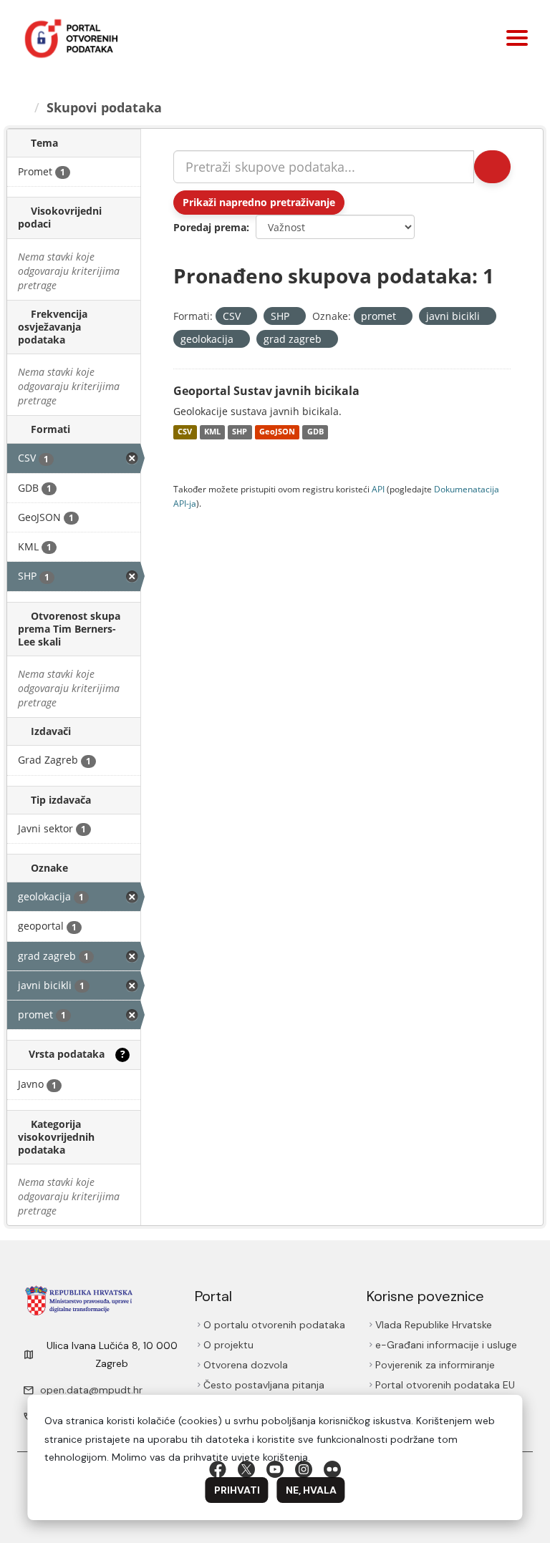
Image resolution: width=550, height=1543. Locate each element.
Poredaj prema (209, 227)
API (378, 489)
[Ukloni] (246, 316)
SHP (239, 432)
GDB (315, 432)
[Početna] (23, 107)
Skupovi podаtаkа (106, 107)
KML (212, 432)
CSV (185, 432)
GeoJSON (277, 432)
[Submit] (491, 166)
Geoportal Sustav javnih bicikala (266, 391)
